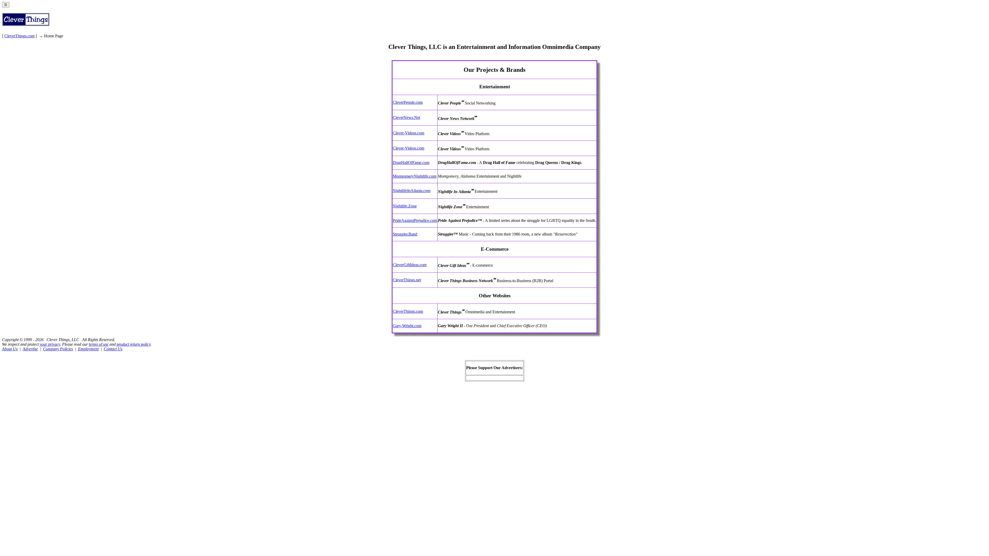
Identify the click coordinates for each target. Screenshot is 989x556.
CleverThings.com (19, 36)
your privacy (50, 344)
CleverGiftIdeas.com (410, 265)
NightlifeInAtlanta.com (411, 190)
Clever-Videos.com (408, 133)
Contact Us (113, 349)
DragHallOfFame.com (411, 162)
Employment (88, 349)
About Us (10, 349)
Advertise (30, 349)
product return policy (133, 344)
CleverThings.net (407, 280)
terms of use (98, 344)
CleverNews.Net (406, 117)
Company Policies (58, 349)
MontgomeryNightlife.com (414, 176)
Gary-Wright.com (407, 326)
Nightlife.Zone (405, 206)
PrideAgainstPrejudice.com (415, 220)
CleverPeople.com (408, 102)
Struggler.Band (405, 234)
